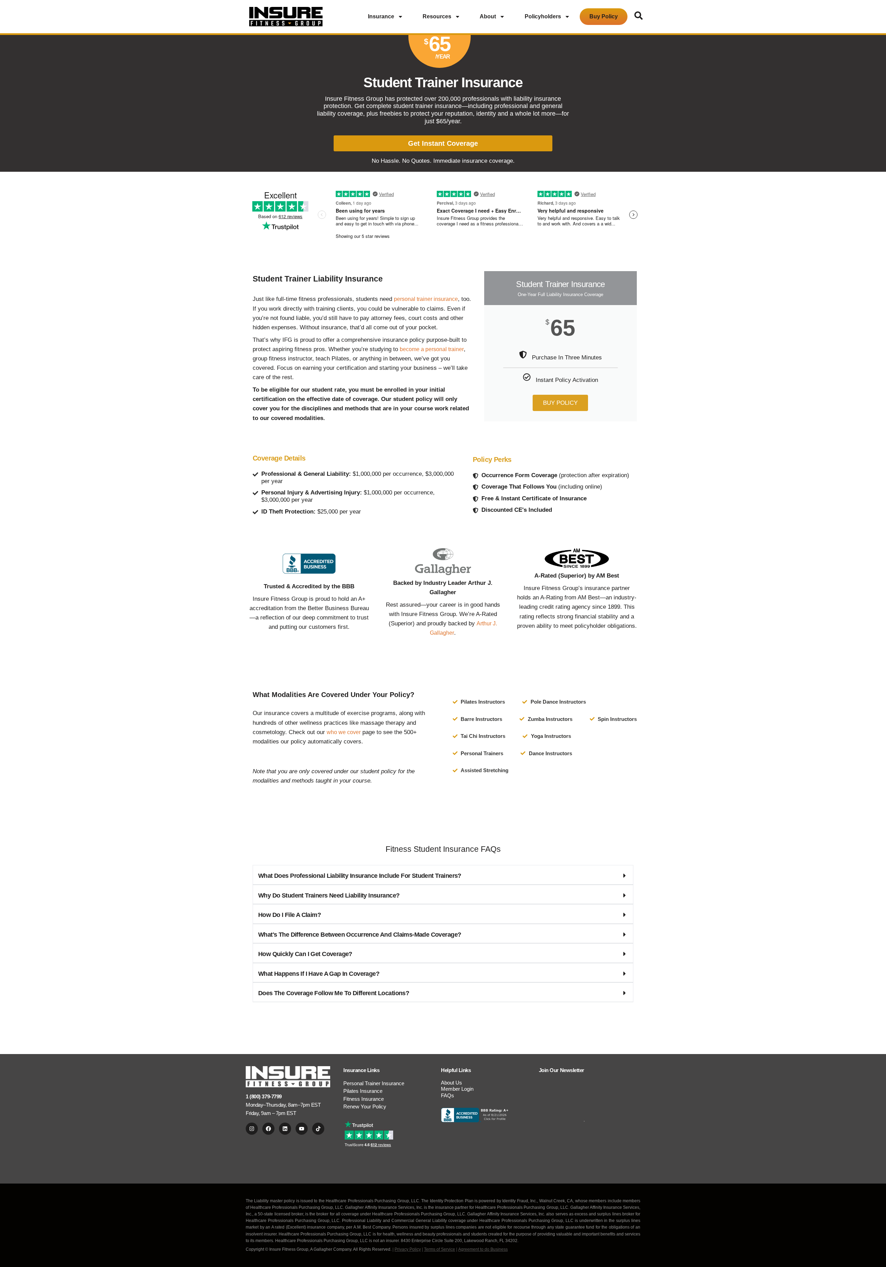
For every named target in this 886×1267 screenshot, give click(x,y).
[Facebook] (268, 1129)
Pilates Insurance (362, 1091)
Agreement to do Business (483, 1249)
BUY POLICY (560, 403)
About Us (451, 1083)
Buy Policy (603, 16)
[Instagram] (252, 1129)
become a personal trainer (432, 349)
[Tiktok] (318, 1129)
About (488, 16)
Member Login (457, 1089)
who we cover (344, 732)
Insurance (381, 16)
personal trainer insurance (426, 299)
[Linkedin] (285, 1129)
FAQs (447, 1095)
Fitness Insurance (363, 1099)
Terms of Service (439, 1249)
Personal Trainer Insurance (373, 1083)
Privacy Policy (408, 1249)
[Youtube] (302, 1129)
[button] (443, 875)
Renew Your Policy (364, 1106)
